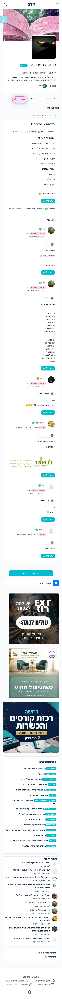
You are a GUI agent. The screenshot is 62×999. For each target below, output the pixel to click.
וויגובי (40, 774)
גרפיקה (52, 841)
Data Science (50, 790)
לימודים (52, 795)
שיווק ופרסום (50, 825)
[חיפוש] (5, 4)
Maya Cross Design (38, 877)
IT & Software (49, 809)
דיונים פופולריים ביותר (46, 953)
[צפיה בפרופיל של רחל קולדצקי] (51, 424)
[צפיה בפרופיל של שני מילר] (51, 531)
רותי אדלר (46, 870)
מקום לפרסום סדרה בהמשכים (27, 938)
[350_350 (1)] (34, 618)
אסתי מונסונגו (44, 885)
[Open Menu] (57, 4)
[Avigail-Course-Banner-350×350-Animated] (34, 672)
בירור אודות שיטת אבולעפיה (34, 846)
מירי (48, 902)
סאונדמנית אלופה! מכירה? (33, 768)
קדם (31, 4)
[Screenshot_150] (31, 727)
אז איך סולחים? (39, 835)
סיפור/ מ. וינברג (37, 910)
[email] (29, 992)
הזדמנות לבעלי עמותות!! (34, 825)
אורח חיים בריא (49, 774)
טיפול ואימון (51, 835)
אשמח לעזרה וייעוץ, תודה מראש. (29, 790)
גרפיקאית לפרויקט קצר (27, 862)
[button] (3, 19)
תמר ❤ (47, 895)
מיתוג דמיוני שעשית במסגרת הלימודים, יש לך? (28, 840)
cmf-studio (42, 928)
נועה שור (46, 938)
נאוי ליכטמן (45, 862)
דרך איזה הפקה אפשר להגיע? (32, 814)
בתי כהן (47, 917)
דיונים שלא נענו (49, 957)
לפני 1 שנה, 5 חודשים (32, 209)
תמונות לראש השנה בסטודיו (16, 877)
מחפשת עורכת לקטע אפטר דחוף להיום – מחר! (25, 830)
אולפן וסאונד (50, 769)
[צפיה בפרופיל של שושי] (51, 486)
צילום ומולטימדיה (49, 779)
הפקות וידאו (51, 830)
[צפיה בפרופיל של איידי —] (51, 379)
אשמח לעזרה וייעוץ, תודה (37, 795)
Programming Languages (45, 801)
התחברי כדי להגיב (31, 573)
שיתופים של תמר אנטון (35, 819)
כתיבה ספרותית (53, 115)
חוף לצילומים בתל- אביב (31, 779)
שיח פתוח (51, 785)
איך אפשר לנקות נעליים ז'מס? (34, 784)
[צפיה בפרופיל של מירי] (51, 230)
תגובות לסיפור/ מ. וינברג (33, 902)
